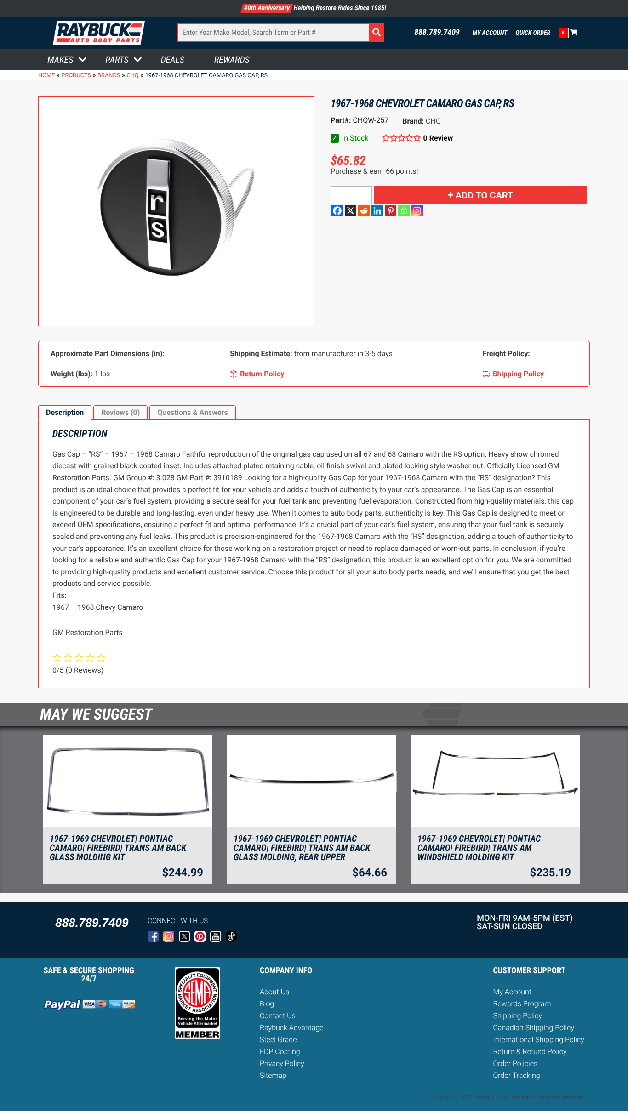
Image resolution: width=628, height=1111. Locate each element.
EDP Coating (280, 1051)
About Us (274, 991)
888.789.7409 (437, 32)
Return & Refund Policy (529, 1051)
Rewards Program (522, 1003)
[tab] (64, 412)
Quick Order (532, 33)
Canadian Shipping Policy (533, 1027)
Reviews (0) (120, 412)
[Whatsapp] (404, 210)
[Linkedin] (377, 210)
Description (65, 412)
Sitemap (273, 1075)
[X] (350, 210)
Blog (267, 1003)
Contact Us (278, 1015)
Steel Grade (278, 1039)
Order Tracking (516, 1075)
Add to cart (485, 195)
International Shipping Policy (538, 1039)
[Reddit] (364, 210)
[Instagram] (417, 210)
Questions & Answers (192, 412)
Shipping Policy (517, 1015)
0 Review (438, 138)
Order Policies (515, 1063)
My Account (490, 33)
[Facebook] (337, 210)
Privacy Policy (282, 1063)
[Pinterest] (390, 210)
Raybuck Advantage (292, 1027)
